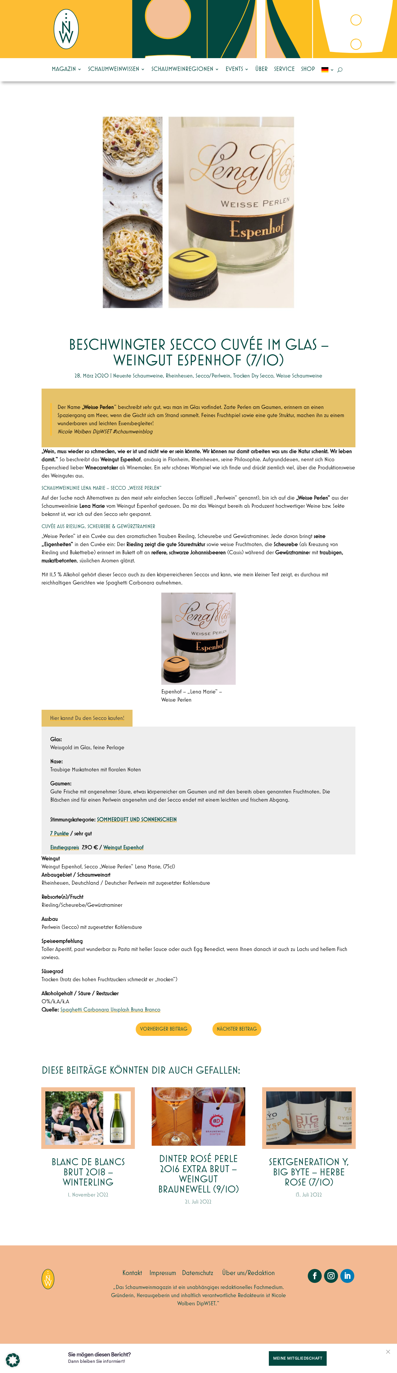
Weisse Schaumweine (299, 376)
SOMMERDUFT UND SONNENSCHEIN (137, 820)
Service (284, 69)
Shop (308, 69)
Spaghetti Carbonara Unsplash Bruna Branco (110, 1010)
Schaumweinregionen (182, 69)
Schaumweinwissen (113, 69)
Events (234, 69)
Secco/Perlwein (213, 376)
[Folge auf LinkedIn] (347, 1276)
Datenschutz (197, 1273)
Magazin (64, 69)
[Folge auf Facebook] (315, 1276)
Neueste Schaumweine (138, 376)
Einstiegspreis (64, 847)
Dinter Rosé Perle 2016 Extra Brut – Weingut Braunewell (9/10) (198, 1174)
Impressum (162, 1273)
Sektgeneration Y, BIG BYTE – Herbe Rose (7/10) (309, 1172)
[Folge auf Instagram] (331, 1276)
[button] (13, 1360)
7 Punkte (59, 833)
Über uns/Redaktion (248, 1273)
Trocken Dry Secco (253, 376)
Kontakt (132, 1273)
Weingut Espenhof (123, 847)
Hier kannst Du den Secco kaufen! (87, 718)
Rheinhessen (179, 376)
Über (261, 69)
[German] (327, 69)
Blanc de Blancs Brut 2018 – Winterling (88, 1172)
